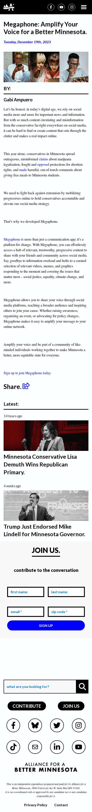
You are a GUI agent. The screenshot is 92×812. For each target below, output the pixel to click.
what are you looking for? (27, 676)
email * (15, 603)
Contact (61, 805)
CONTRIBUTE (27, 706)
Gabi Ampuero (18, 99)
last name (58, 583)
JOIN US (71, 706)
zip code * (58, 603)
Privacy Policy (35, 805)
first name (18, 583)
